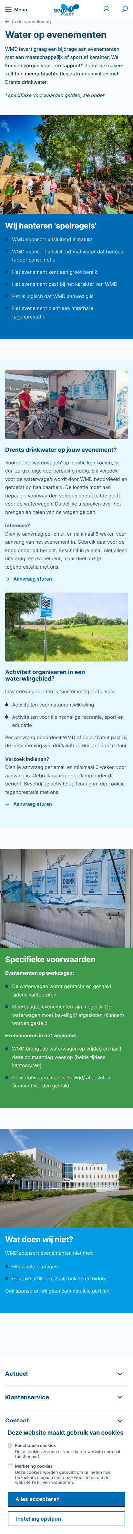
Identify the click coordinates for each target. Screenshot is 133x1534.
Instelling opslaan (38, 1519)
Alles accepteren (37, 1499)
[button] (66, 1374)
